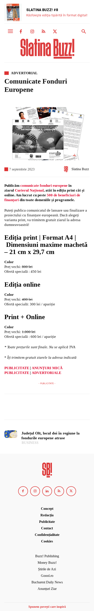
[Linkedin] (47, 491)
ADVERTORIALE (46, 373)
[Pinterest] (28, 408)
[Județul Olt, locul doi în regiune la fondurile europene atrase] (10, 434)
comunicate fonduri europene (44, 185)
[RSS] (43, 31)
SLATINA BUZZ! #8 (42, 10)
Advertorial (24, 73)
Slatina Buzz (80, 169)
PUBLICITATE (16, 368)
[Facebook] (20, 31)
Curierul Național (29, 190)
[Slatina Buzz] (67, 169)
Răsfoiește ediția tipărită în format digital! (56, 15)
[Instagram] (32, 31)
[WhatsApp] (39, 408)
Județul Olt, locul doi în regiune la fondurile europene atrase (50, 435)
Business (30, 442)
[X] (54, 31)
